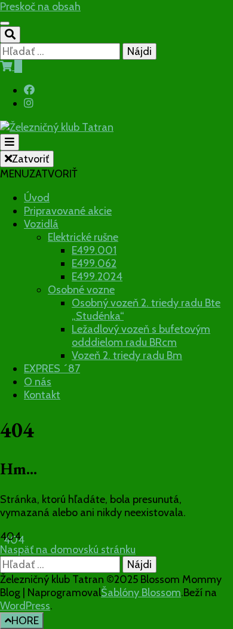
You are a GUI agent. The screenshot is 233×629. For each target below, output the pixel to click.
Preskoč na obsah (40, 6)
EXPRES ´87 (52, 368)
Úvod (37, 197)
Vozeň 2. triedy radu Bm (127, 355)
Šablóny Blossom (141, 592)
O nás (37, 381)
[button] (39, 173)
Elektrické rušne (83, 237)
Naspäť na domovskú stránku (68, 549)
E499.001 (94, 250)
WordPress (25, 605)
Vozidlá (41, 224)
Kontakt (42, 394)
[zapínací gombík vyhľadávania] (10, 34)
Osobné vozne (81, 289)
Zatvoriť (30, 158)
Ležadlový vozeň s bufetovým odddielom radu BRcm (141, 336)
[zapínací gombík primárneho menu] (9, 142)
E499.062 (94, 263)
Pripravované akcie (68, 210)
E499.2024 (97, 276)
